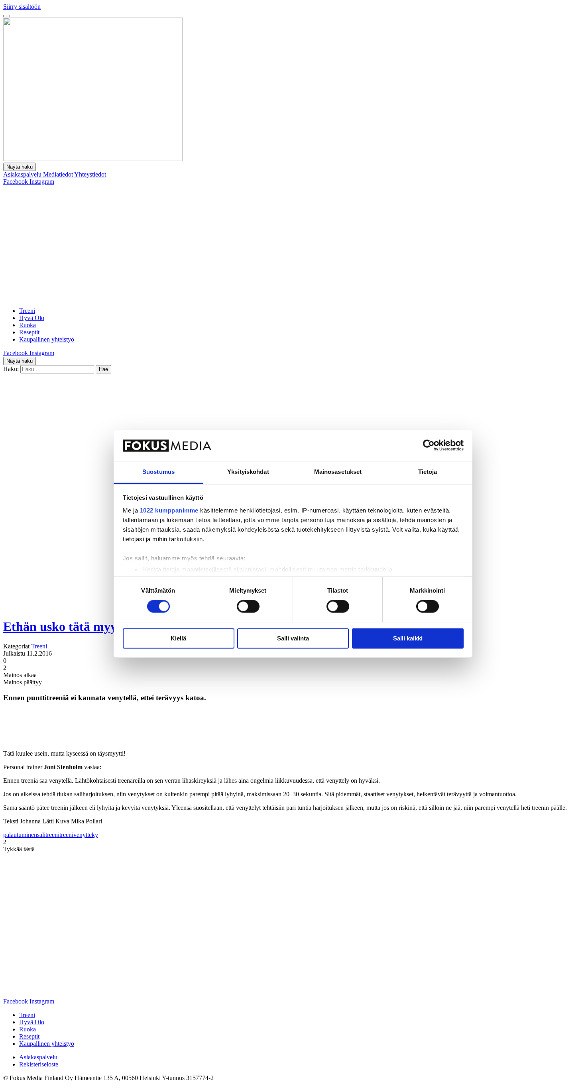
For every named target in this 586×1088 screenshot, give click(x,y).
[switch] (248, 606)
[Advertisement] (293, 245)
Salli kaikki (408, 638)
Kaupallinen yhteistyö (46, 339)
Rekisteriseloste (38, 1064)
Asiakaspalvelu (23, 174)
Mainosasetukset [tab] (338, 471)
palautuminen (20, 834)
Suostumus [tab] (158, 471)
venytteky (85, 834)
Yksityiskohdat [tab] (248, 471)
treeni (66, 834)
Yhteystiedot (90, 174)
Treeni (27, 310)
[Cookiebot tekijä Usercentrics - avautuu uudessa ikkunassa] (429, 446)
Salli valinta (293, 638)
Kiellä (178, 638)
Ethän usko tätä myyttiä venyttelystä (103, 626)
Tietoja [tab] (427, 471)
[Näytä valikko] (6, 16)
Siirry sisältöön (22, 6)
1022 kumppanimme (169, 510)
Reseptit (29, 332)
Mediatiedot (58, 174)
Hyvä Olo (31, 317)
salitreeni (48, 834)
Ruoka (27, 325)
